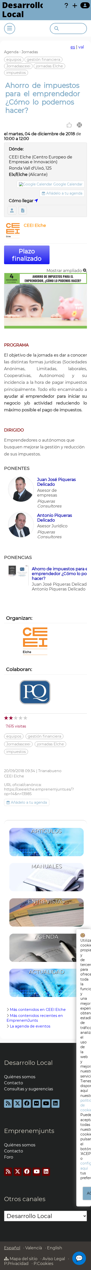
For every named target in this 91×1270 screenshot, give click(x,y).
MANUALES (46, 866)
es (73, 47)
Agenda (11, 52)
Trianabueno (49, 771)
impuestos (16, 72)
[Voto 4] (20, 718)
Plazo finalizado (26, 255)
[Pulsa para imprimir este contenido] (79, 124)
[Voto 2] (11, 718)
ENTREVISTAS (46, 901)
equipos (13, 59)
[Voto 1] (6, 718)
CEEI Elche (35, 225)
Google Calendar (67, 184)
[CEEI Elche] (13, 236)
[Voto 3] (16, 718)
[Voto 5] (25, 718)
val (81, 47)
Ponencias (22, 210)
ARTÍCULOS (46, 831)
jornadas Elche (49, 66)
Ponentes (12, 210)
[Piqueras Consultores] (35, 693)
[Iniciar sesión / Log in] (85, 5)
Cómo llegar (21, 200)
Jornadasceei (18, 66)
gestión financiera (43, 59)
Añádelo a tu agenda (63, 193)
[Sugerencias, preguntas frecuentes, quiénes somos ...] (66, 5)
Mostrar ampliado (65, 270)
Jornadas (29, 52)
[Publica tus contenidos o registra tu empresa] (75, 5)
